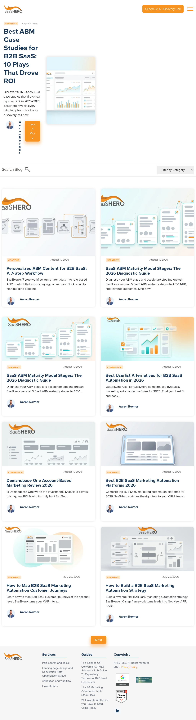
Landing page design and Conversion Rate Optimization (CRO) (57, 671)
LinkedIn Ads (50, 686)
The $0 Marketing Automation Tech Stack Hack (92, 691)
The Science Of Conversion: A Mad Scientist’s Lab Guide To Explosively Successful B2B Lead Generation (94, 672)
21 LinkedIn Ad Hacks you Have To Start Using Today (94, 703)
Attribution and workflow (56, 680)
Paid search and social (55, 662)
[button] (27, 170)
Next (98, 640)
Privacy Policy (129, 667)
